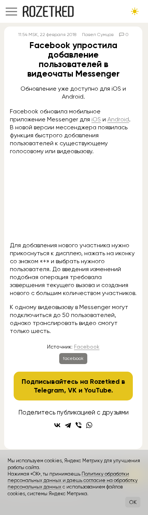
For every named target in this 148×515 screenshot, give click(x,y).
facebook (73, 358)
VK (72, 390)
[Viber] (78, 425)
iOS (96, 119)
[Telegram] (67, 425)
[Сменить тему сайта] (134, 11)
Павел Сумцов (97, 34)
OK (133, 502)
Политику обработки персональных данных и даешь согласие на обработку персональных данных (73, 480)
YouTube (97, 390)
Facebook (86, 347)
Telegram (49, 390)
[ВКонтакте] (57, 425)
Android (118, 119)
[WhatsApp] (89, 425)
